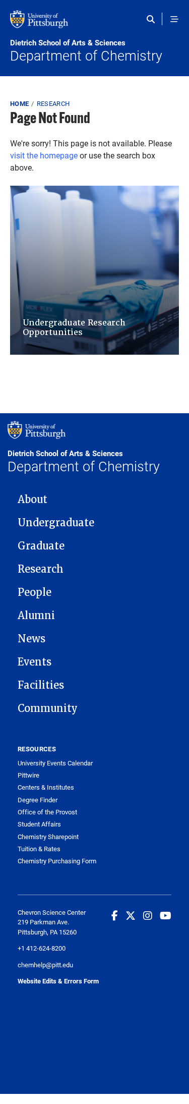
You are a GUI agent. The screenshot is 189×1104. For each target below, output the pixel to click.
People (34, 592)
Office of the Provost (47, 812)
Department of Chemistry (86, 51)
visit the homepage (44, 155)
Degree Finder (37, 800)
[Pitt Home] (94, 24)
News (31, 638)
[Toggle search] (153, 19)
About (32, 499)
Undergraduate (56, 522)
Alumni (36, 615)
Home (19, 103)
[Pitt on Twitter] (130, 915)
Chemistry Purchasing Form (57, 861)
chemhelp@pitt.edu (45, 964)
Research (53, 103)
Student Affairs (39, 824)
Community (48, 708)
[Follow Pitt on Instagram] (147, 915)
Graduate (41, 546)
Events (34, 662)
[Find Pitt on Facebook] (114, 915)
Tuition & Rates (39, 849)
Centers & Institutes (46, 787)
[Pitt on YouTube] (165, 915)
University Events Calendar (55, 763)
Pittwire (28, 775)
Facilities (41, 685)
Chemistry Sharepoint (48, 837)
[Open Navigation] (174, 19)
